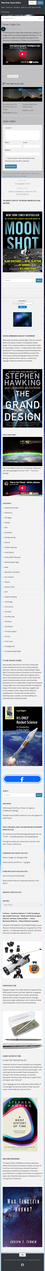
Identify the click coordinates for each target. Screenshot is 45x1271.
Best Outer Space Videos (11, 3)
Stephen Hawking (11, 597)
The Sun (7, 636)
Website (7, 150)
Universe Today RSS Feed (12, 892)
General (7, 542)
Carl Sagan (8, 518)
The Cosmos (9, 607)
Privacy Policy (5, 12)
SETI (6, 592)
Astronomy (8, 513)
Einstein (7, 523)
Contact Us (9, 7)
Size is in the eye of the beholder (14, 876)
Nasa (6, 567)
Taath (7, 28)
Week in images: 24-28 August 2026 (15, 858)
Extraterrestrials (10, 537)
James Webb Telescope (13, 557)
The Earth (8, 612)
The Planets (9, 627)
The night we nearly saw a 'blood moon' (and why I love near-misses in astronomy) (21, 843)
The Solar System (11, 631)
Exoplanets (8, 533)
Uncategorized (10, 646)
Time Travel (9, 641)
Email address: (22, 300)
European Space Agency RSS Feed (15, 853)
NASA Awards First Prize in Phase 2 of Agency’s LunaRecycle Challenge (19, 809)
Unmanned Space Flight (13, 651)
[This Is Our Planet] (22, 465)
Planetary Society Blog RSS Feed (15, 871)
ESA (6, 528)
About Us (24, 7)
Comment (8, 128)
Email (25, 142)
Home (3, 7)
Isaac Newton (9, 552)
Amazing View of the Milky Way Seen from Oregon (10, 106)
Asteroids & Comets (11, 508)
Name (7, 142)
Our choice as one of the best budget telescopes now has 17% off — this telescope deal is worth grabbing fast (22, 835)
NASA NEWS (7, 804)
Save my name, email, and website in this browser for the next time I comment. (20, 159)
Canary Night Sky (12, 76)
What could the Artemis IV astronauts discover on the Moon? (21, 882)
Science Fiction (10, 587)
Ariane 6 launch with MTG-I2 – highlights (16, 862)
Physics (7, 582)
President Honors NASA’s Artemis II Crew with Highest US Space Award (22, 817)
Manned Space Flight (12, 562)
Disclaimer (17, 7)
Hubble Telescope (11, 547)
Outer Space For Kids (34, 7)
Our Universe (9, 577)
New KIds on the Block (12, 572)
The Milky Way (8, 18)
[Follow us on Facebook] (22, 1264)
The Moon (8, 622)
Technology (9, 602)
